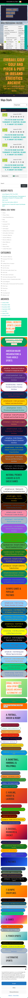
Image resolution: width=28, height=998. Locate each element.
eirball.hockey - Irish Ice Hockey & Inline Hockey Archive (14, 387)
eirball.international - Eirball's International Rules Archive (14, 574)
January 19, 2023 (17, 159)
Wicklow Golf (6, 295)
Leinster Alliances (7, 237)
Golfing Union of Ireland (8, 230)
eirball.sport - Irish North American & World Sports (14, 700)
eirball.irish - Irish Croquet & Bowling (11, 883)
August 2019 (5, 313)
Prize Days (5, 288)
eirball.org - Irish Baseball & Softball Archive (14, 395)
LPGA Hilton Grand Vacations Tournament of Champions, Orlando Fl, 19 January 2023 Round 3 (14, 137)
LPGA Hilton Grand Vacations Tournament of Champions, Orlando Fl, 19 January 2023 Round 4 (14, 122)
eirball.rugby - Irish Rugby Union (10, 735)
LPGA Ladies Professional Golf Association (13, 283)
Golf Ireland (5, 228)
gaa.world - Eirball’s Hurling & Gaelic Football (13, 809)
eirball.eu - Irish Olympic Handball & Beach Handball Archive (14, 440)
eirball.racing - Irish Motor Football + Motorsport (14, 950)
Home (4, 212)
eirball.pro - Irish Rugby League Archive (14, 423)
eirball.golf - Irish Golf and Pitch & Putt (11, 875)
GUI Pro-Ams (6, 268)
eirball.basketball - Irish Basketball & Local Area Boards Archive (14, 377)
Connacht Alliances (7, 235)
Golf (4, 261)
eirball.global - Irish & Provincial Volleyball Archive (14, 409)
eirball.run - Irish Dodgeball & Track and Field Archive (14, 639)
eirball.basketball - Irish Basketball (10, 773)
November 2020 (6, 307)
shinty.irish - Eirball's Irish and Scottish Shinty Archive (14, 560)
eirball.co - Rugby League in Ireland (10, 731)
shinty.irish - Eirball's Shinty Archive (10, 822)
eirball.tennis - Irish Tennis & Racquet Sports (13, 868)
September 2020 (6, 309)
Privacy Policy (16, 995)
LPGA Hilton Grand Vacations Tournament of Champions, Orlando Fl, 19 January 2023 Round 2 (14, 152)
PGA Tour (5, 286)
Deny (14, 987)
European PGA (6, 224)
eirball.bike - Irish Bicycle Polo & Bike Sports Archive (14, 632)
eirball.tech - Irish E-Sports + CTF (10, 930)
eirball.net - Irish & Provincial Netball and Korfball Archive (14, 416)
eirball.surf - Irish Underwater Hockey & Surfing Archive (14, 660)
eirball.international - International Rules (12, 745)
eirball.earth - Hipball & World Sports (11, 748)
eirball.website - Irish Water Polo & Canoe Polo (13, 903)
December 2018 (6, 315)
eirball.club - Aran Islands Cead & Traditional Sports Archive (14, 581)
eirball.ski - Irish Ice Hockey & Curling (11, 806)
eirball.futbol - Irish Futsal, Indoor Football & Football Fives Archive (14, 449)
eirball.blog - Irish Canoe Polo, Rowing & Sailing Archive (14, 618)
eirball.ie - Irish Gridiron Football (10, 725)
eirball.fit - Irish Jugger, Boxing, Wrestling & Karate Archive (14, 646)
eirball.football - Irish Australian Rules (11, 738)
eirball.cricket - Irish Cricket (9, 850)
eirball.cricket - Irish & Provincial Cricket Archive (14, 513)
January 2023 (5, 302)
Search (2, 183)
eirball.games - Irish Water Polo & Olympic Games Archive (14, 611)
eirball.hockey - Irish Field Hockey (10, 812)
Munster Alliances (7, 239)
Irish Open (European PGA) (9, 277)
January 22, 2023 (17, 114)
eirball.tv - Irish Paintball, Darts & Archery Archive (14, 667)
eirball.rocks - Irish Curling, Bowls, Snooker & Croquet (14, 604)
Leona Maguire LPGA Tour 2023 (10, 194)
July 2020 (4, 311)
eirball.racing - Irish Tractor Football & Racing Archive (14, 674)
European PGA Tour (7, 259)
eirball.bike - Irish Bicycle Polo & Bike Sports (12, 946)
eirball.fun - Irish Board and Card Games (12, 926)
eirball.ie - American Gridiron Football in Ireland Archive (14, 369)
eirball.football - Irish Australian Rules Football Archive (14, 431)
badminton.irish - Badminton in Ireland (11, 872)
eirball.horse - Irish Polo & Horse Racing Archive (14, 625)
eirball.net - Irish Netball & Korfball (10, 776)
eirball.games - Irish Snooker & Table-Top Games (14, 879)
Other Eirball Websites (8, 217)
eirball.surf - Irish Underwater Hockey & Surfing (13, 906)
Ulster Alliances (6, 242)
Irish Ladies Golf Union (8, 233)
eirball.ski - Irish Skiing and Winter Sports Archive (14, 653)
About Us (10, 995)
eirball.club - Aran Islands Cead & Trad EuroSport (14, 854)
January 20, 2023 (17, 144)
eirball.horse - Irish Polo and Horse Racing (12, 943)
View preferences (14, 992)
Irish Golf (5, 272)
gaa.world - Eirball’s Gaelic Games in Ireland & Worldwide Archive (14, 538)
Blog (4, 219)
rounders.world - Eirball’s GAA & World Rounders (14, 846)
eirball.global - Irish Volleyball (9, 786)
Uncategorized (6, 293)
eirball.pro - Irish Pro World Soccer (10, 728)
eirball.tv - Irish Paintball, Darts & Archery (12, 913)
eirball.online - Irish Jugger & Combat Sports (13, 910)
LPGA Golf (5, 226)
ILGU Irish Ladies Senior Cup (9, 270)
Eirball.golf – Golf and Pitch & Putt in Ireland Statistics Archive (14, 71)
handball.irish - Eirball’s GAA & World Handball (13, 779)
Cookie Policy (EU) (7, 248)
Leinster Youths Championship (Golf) (11, 279)
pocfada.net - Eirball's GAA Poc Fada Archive (14, 567)
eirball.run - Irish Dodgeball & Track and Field (13, 900)
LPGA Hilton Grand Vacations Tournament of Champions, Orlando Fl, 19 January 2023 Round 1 (14, 167)
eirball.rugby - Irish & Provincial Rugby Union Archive (14, 498)
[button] (25, 969)
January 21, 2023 (17, 129)
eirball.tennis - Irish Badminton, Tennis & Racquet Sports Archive (14, 528)
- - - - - (17, 117)
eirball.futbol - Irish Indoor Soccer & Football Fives (14, 752)
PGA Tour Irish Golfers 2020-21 (10, 202)
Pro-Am (4, 290)
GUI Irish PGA (6, 265)
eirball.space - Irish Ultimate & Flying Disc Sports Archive (14, 467)
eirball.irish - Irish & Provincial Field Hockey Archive (14, 506)
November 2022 (6, 304)
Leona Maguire (6, 281)
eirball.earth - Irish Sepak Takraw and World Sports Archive (14, 459)
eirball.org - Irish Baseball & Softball (10, 842)
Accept (14, 983)
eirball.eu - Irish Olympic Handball (10, 783)
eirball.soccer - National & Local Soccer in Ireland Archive (14, 490)
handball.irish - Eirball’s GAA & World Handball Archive (14, 546)
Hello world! (5, 200)
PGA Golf (5, 221)
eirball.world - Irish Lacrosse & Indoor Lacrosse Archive (14, 402)
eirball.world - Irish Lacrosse (9, 816)
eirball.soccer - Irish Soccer (8, 742)
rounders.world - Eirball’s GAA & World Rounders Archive (14, 553)
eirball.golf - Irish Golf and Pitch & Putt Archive (14, 520)
